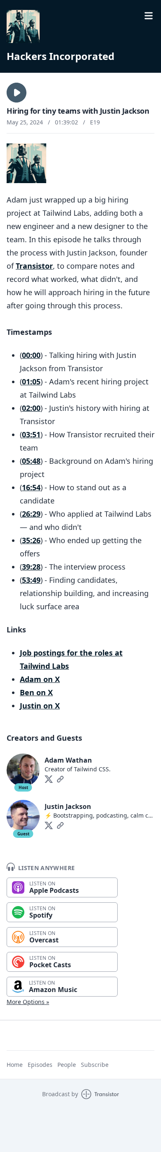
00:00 (31, 355)
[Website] (60, 779)
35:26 (31, 540)
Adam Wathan (68, 760)
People (66, 1065)
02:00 (31, 408)
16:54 (31, 487)
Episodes (40, 1065)
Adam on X (40, 679)
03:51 (31, 434)
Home (15, 1065)
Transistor (34, 266)
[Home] (23, 26)
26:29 (31, 514)
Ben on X (36, 692)
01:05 (31, 381)
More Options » (28, 1002)
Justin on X (40, 706)
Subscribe (95, 1065)
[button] (16, 93)
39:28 (31, 567)
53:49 (31, 580)
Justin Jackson (68, 806)
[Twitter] (49, 779)
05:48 (31, 461)
